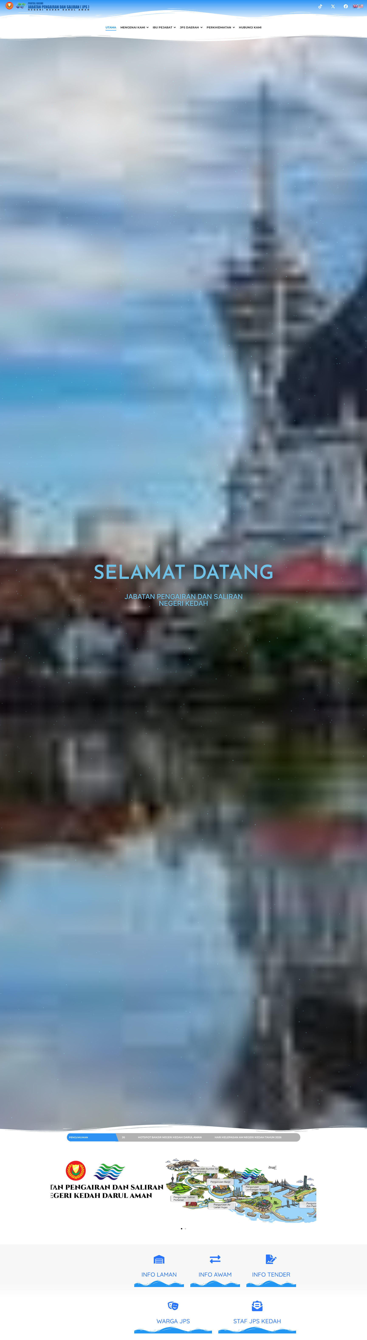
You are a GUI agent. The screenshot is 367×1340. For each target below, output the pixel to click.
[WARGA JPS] (173, 1307)
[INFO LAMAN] (159, 1260)
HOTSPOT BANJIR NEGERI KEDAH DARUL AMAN (183, 1137)
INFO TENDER (271, 1274)
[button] (55, 1189)
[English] (355, 6)
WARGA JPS (173, 1321)
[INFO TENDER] (271, 1260)
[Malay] (361, 6)
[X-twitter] (333, 6)
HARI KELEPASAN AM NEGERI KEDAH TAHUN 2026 (261, 1137)
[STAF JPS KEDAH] (257, 1307)
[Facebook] (346, 6)
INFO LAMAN (159, 1274)
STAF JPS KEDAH (257, 1321)
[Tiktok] (320, 6)
